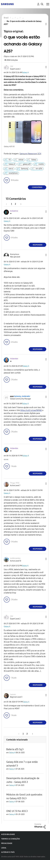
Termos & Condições (10, 839)
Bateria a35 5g (14, 749)
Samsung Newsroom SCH (30, 153)
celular (21, 160)
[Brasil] (7, 4)
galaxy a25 (27, 164)
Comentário (37, 187)
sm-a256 (39, 169)
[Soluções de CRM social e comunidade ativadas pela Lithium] (40, 826)
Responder (37, 245)
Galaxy (33, 160)
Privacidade (6, 843)
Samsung (24, 169)
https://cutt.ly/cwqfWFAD (31, 410)
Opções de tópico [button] (42, 24)
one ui (11, 169)
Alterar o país (8, 852)
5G (10, 160)
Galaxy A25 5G (9, 146)
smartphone (13, 173)
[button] (42, 67)
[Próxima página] (20, 203)
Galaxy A (25, 72)
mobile (41, 164)
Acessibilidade (8, 834)
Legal (3, 848)
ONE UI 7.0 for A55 (16, 811)
